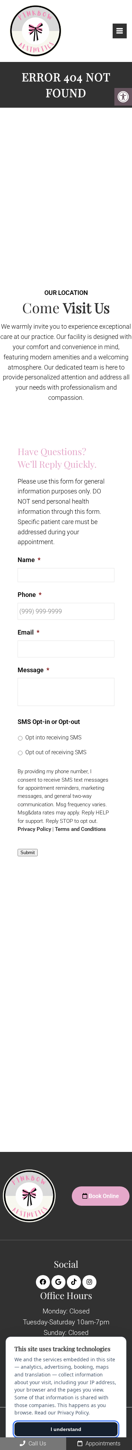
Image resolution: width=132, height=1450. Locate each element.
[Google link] (58, 1282)
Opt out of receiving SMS (55, 752)
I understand (66, 1429)
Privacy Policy (34, 829)
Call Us (36, 1443)
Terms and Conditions (80, 829)
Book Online (103, 1196)
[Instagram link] (89, 1282)
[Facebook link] (43, 1282)
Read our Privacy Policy (61, 1412)
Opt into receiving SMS (53, 737)
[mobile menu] (120, 31)
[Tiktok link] (74, 1282)
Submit (27, 852)
